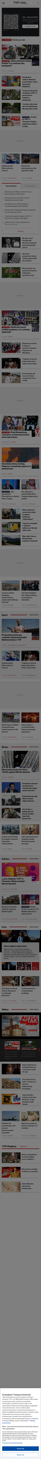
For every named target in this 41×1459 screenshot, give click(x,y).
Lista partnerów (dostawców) (12, 1443)
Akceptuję (20, 1448)
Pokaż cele (20, 1455)
